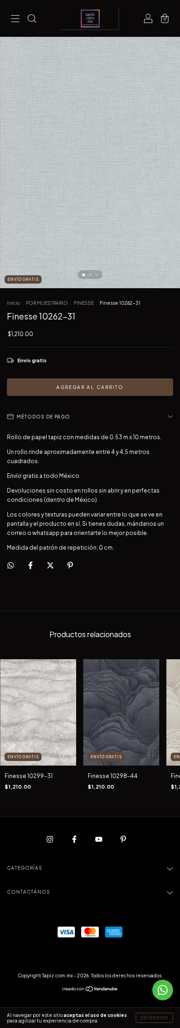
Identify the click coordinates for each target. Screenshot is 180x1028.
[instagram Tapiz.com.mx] (50, 839)
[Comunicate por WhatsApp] (162, 990)
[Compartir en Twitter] (51, 565)
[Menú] (15, 19)
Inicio (13, 303)
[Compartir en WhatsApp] (10, 565)
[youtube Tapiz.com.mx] (99, 839)
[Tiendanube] (90, 990)
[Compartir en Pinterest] (70, 565)
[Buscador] (31, 19)
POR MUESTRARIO (47, 303)
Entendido (154, 1018)
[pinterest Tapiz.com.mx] (123, 839)
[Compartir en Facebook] (31, 565)
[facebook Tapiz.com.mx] (75, 839)
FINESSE (84, 303)
